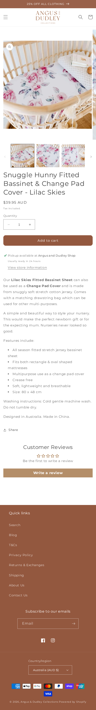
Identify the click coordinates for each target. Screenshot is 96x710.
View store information (27, 267)
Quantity (10, 215)
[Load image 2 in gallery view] (48, 155)
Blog (13, 535)
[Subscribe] (73, 623)
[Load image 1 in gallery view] (22, 155)
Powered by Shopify (72, 701)
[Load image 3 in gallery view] (73, 155)
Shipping (16, 575)
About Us (17, 585)
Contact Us (18, 595)
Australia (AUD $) (46, 670)
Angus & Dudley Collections (39, 701)
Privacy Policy (21, 555)
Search (15, 525)
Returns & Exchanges (26, 565)
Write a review (48, 473)
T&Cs (13, 545)
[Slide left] (5, 157)
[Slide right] (91, 157)
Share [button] (13, 430)
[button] (5, 17)
